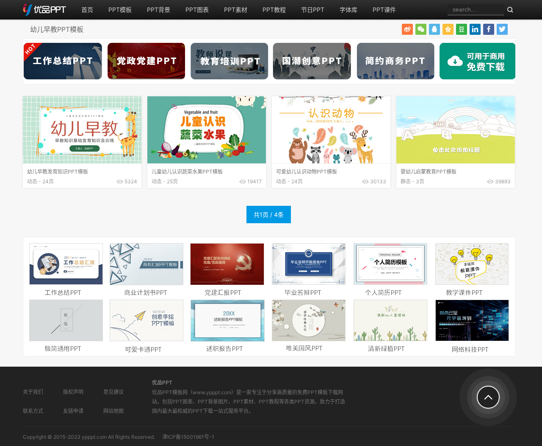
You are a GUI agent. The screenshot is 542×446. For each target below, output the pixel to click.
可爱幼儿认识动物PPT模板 (306, 171)
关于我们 (33, 392)
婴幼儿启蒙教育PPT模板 (428, 171)
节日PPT (312, 9)
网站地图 (113, 411)
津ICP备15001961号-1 (188, 437)
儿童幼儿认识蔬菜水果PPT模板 (187, 171)
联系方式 (33, 411)
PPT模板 (120, 9)
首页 (87, 9)
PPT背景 (158, 9)
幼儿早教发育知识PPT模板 (57, 171)
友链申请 (73, 411)
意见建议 (113, 392)
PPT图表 (197, 9)
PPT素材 (235, 9)
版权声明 (73, 392)
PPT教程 (274, 9)
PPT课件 (384, 9)
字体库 (348, 9)
